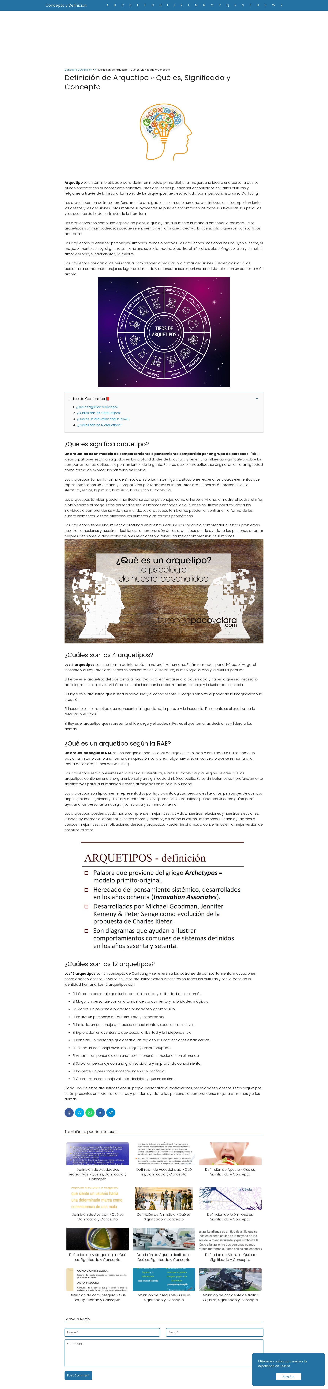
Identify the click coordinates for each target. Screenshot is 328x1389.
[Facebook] (69, 1112)
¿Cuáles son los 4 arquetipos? (99, 413)
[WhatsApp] (90, 1112)
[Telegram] (110, 1112)
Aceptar (288, 1376)
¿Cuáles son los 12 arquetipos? (99, 425)
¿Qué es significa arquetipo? (97, 407)
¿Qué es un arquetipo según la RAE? (103, 419)
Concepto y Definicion (66, 5)
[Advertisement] (164, 39)
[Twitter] (79, 1112)
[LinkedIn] (100, 1112)
